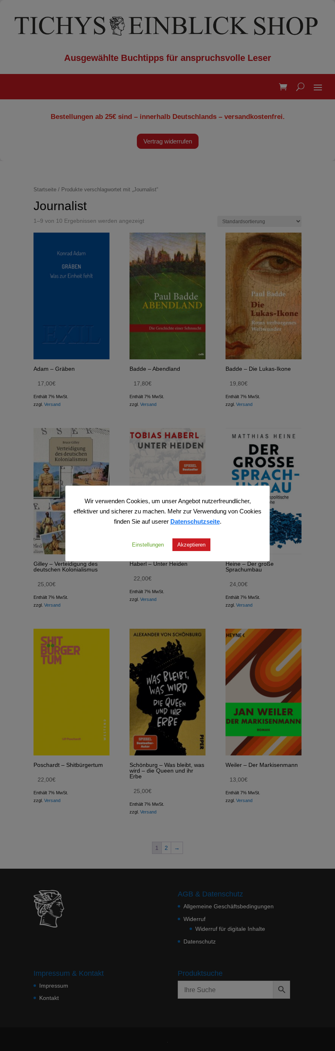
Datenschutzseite (195, 521)
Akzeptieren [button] (191, 544)
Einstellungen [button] (148, 544)
